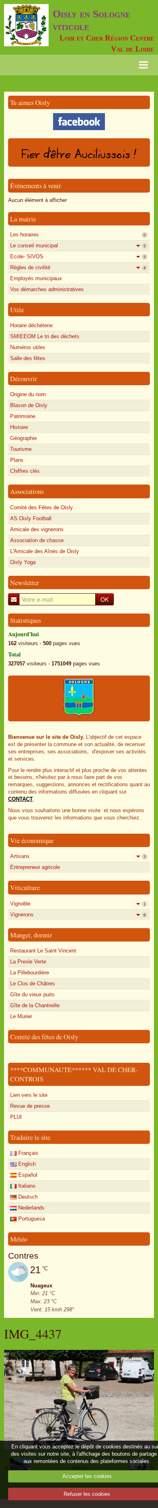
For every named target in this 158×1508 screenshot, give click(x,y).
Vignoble (78, 904)
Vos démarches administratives (47, 289)
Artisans (78, 856)
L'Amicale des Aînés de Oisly (44, 551)
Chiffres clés (25, 471)
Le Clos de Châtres (32, 983)
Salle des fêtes (27, 358)
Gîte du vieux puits (32, 994)
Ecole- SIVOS (78, 256)
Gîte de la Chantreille (35, 1005)
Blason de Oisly (28, 405)
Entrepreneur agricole (35, 867)
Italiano (26, 1186)
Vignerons (78, 915)
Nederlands (31, 1208)
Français (27, 1153)
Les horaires (78, 235)
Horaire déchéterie (31, 325)
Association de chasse (37, 540)
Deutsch (27, 1197)
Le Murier (21, 1016)
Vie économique (31, 840)
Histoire (19, 427)
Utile (17, 309)
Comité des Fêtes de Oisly (41, 507)
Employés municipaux (36, 278)
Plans (16, 460)
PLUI (16, 1117)
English (26, 1164)
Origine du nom (28, 394)
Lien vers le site (28, 1095)
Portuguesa (31, 1219)
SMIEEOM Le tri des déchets (44, 336)
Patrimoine (22, 416)
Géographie (23, 438)
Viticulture (25, 887)
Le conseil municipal (78, 245)
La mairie (23, 218)
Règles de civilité (78, 267)
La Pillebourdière (29, 973)
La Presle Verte (28, 962)
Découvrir (23, 378)
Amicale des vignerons (37, 529)
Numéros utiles (27, 347)
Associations (27, 491)
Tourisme (21, 449)
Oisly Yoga (23, 562)
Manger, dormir (31, 935)
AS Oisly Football (30, 518)
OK (104, 599)
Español (27, 1175)
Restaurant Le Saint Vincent (43, 951)
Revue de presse (30, 1106)
